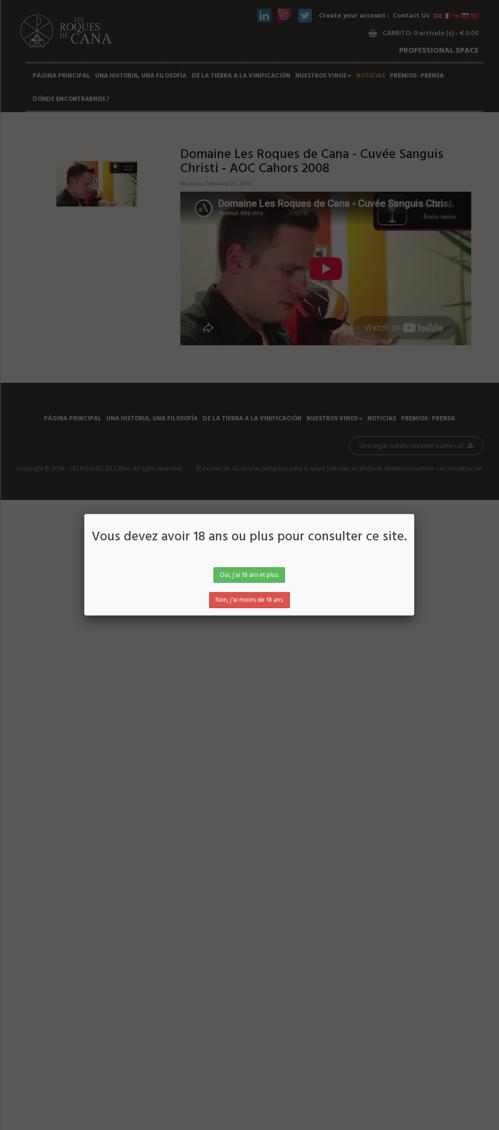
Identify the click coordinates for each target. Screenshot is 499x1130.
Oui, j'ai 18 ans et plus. (249, 575)
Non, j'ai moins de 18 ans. (249, 600)
